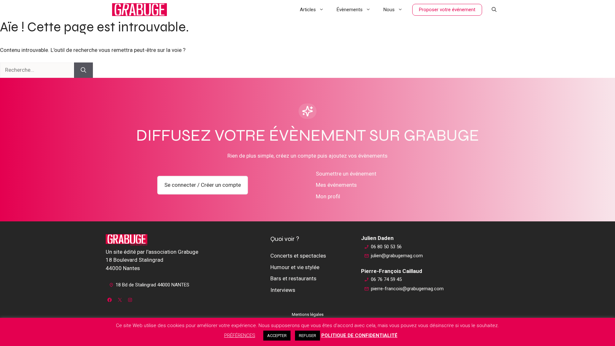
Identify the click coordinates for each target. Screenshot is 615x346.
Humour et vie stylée (294, 267)
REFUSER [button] (307, 335)
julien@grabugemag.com (397, 256)
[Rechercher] (83, 70)
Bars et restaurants (293, 278)
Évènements (350, 9)
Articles (308, 9)
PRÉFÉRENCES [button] (239, 335)
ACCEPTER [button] (277, 335)
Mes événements (336, 185)
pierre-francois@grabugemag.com (407, 289)
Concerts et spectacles (298, 255)
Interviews (282, 290)
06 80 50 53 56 (386, 247)
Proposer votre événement (447, 9)
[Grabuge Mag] (139, 9)
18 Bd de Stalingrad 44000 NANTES (152, 285)
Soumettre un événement (346, 173)
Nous (389, 9)
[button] (494, 9)
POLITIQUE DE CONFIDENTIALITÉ (359, 335)
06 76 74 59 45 (386, 279)
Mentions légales (308, 314)
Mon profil (328, 196)
